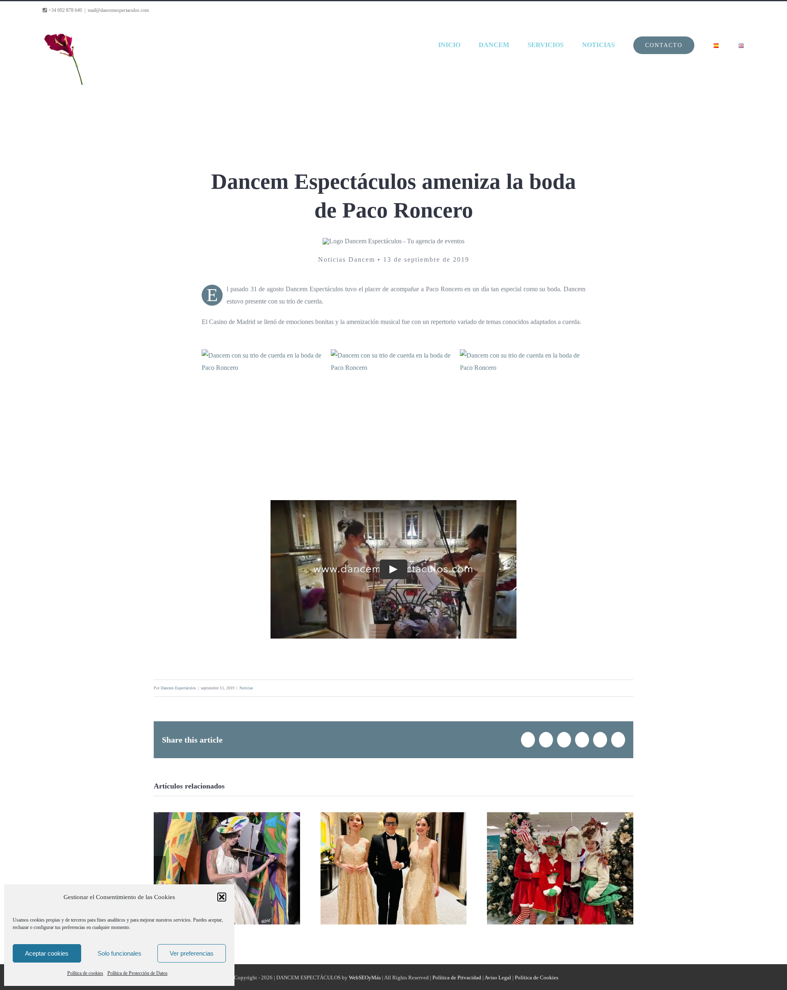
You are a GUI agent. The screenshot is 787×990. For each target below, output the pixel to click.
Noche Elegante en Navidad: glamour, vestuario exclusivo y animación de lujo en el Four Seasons (393, 841)
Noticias (246, 688)
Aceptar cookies (46, 953)
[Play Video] (393, 569)
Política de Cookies (536, 977)
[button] (222, 897)
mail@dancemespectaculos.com (118, 10)
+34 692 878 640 (64, 10)
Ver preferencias (192, 953)
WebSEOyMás (365, 977)
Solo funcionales (119, 953)
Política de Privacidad (456, 977)
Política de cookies (85, 973)
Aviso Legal (497, 977)
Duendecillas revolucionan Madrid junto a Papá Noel (560, 853)
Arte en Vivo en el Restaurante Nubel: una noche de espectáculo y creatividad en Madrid (227, 847)
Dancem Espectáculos (178, 688)
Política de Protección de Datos (137, 973)
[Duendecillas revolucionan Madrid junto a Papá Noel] (560, 868)
